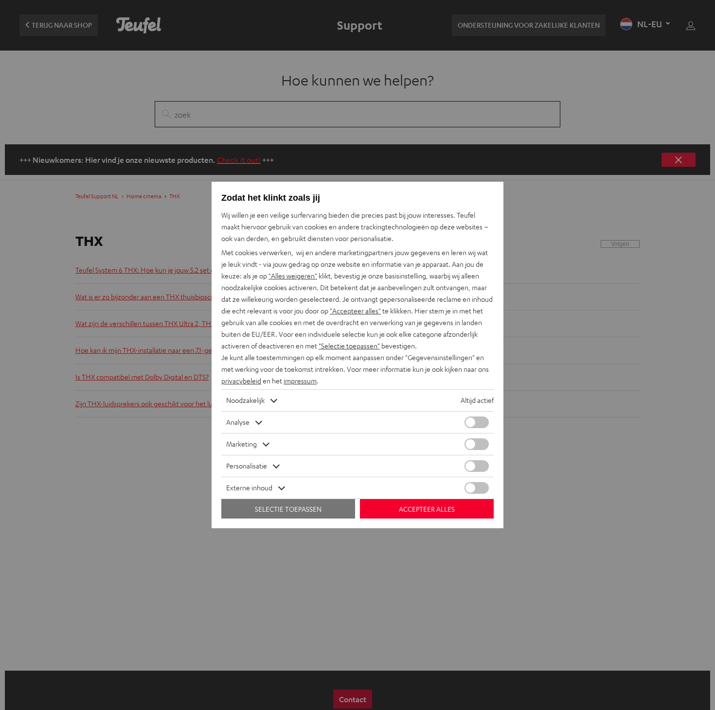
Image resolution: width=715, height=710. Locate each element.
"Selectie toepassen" (349, 346)
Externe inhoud (249, 488)
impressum (300, 381)
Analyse (238, 422)
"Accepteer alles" (355, 311)
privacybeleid (241, 381)
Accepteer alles (427, 509)
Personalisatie (246, 466)
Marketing (241, 444)
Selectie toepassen (288, 509)
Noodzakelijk (245, 400)
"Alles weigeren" (292, 276)
